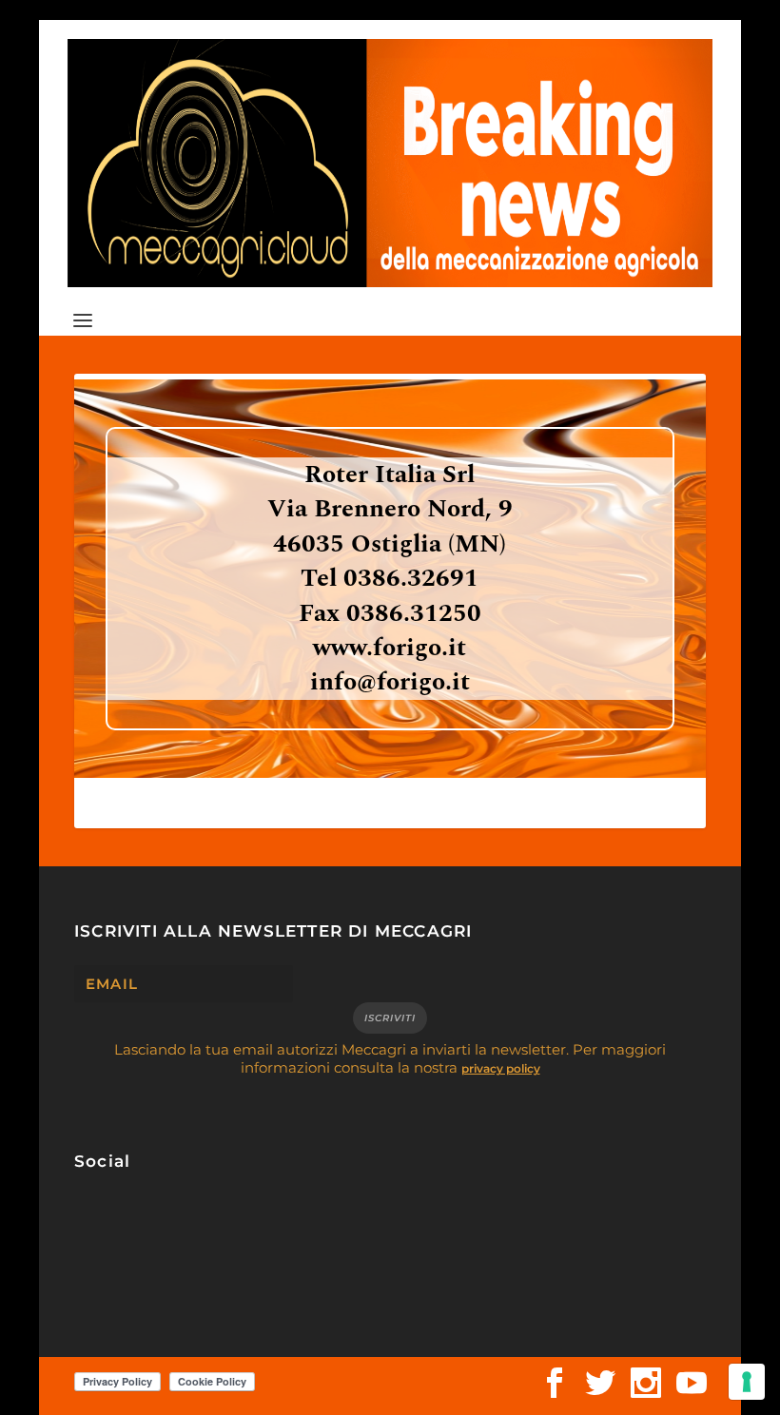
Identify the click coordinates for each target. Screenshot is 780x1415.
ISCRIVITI (390, 1018)
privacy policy (500, 1068)
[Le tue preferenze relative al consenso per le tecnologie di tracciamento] (747, 1382)
